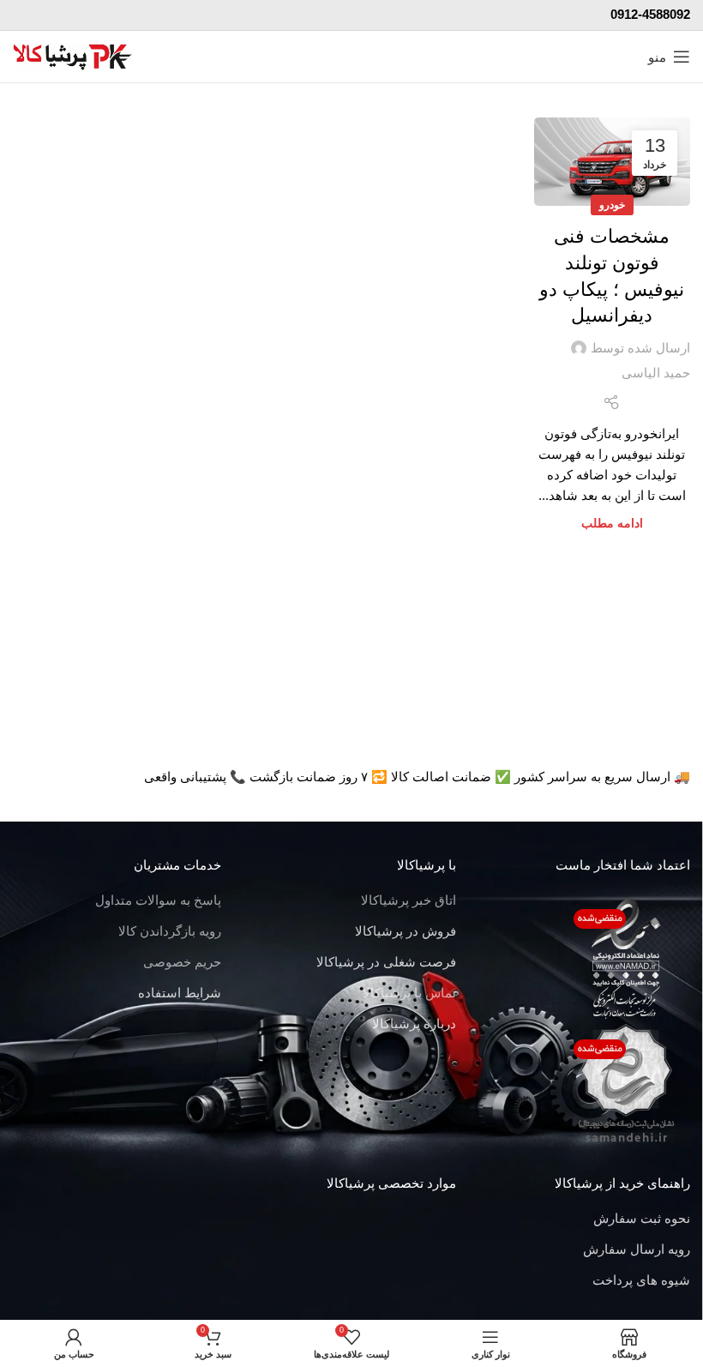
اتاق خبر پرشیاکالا (408, 900)
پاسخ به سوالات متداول (158, 900)
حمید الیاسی (656, 372)
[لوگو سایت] (73, 55)
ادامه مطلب (612, 523)
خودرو (612, 205)
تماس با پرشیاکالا (409, 992)
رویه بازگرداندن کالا (169, 931)
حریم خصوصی (182, 961)
